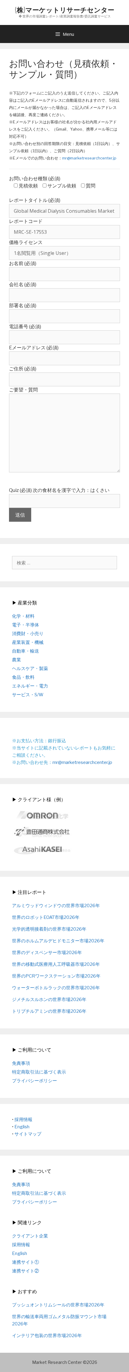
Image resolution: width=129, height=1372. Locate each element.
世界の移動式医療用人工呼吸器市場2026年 (56, 964)
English (21, 1126)
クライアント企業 (30, 1236)
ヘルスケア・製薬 (30, 668)
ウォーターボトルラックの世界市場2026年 (56, 987)
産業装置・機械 (28, 642)
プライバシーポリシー (34, 1080)
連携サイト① (25, 1262)
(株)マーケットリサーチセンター (64, 10)
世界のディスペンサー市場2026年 (47, 952)
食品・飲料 (23, 677)
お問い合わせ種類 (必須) (34, 178)
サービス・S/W (28, 694)
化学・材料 (23, 616)
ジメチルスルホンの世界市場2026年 (49, 999)
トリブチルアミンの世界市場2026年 (49, 1011)
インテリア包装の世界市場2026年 (47, 1335)
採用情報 (23, 1119)
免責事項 (21, 1063)
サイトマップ (27, 1134)
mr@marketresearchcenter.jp (89, 158)
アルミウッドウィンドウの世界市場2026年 (56, 905)
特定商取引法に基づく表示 (39, 1072)
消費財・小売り (28, 633)
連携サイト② (25, 1271)
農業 (16, 660)
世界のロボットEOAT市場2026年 (46, 917)
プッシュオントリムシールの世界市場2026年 (58, 1305)
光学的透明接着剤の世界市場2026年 (49, 929)
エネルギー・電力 (30, 686)
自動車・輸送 (25, 651)
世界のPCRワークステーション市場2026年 (56, 976)
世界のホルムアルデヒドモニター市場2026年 (58, 941)
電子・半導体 (25, 625)
